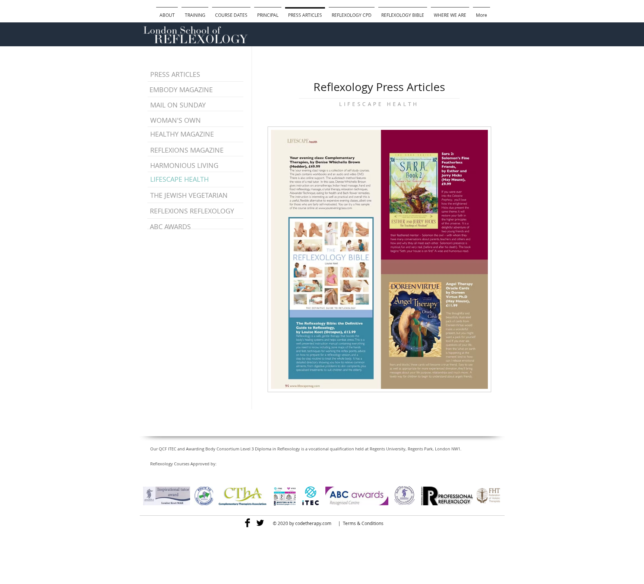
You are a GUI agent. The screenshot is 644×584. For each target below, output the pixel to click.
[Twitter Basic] (260, 522)
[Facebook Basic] (247, 522)
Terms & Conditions (363, 523)
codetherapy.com (313, 523)
